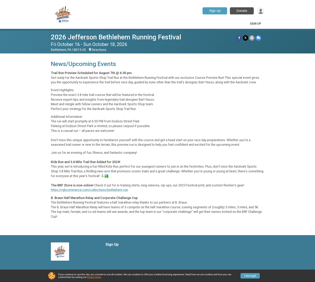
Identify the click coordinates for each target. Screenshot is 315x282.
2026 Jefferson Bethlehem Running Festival (116, 37)
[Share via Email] (251, 37)
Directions (99, 50)
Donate (242, 11)
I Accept (250, 276)
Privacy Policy (94, 277)
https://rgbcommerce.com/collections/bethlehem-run (89, 190)
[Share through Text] (258, 37)
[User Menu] (260, 10)
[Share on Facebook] (239, 37)
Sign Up (215, 11)
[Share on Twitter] (245, 37)
